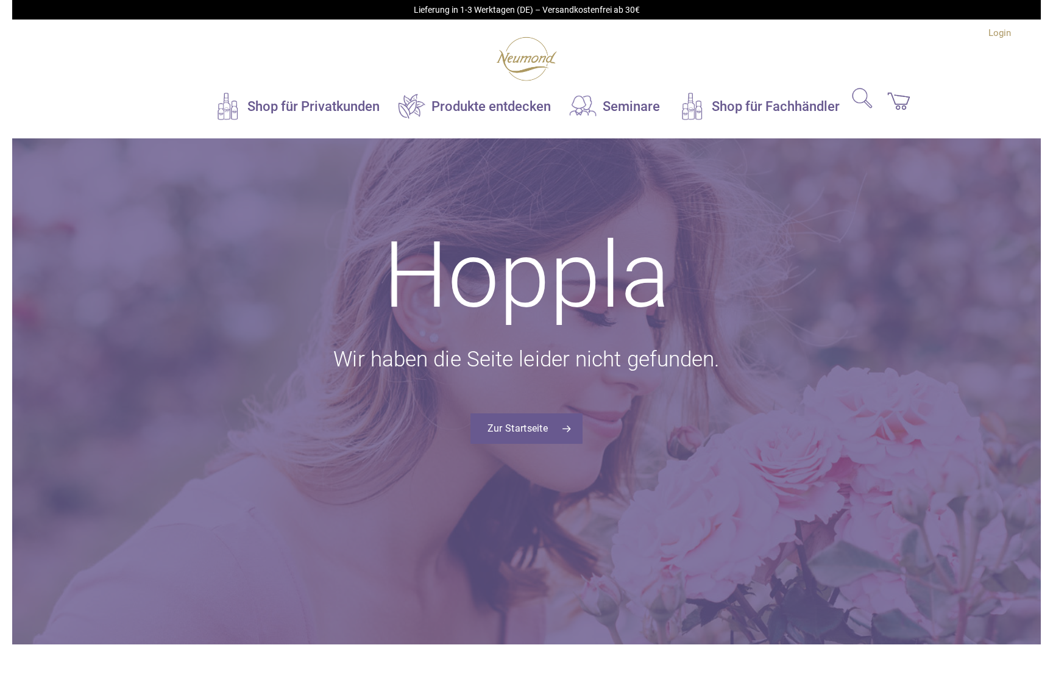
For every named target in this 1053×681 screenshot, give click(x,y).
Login (999, 32)
